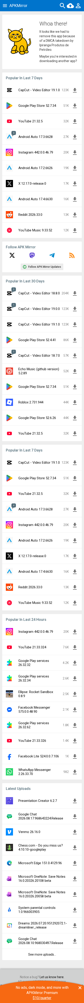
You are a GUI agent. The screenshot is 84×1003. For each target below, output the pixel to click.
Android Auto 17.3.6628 (35, 137)
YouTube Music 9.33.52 (35, 230)
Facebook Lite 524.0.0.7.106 (38, 756)
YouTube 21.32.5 (30, 121)
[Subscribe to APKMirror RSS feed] (72, 257)
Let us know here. (52, 977)
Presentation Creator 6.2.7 (37, 801)
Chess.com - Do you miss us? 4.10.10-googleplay (40, 847)
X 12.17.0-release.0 (32, 184)
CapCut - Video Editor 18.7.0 (39, 356)
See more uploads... (42, 954)
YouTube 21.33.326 (32, 741)
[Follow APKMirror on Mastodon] (32, 257)
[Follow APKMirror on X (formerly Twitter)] (12, 257)
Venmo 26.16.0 (29, 832)
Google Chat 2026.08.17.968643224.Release (40, 816)
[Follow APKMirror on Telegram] (52, 257)
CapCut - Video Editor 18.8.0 (39, 293)
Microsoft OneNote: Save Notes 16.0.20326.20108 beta (41, 879)
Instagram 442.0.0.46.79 (35, 152)
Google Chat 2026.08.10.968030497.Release (40, 941)
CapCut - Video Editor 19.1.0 (39, 90)
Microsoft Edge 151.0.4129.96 (40, 863)
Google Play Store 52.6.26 (37, 418)
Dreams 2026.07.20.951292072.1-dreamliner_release (42, 925)
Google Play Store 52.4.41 (37, 340)
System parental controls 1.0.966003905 (37, 910)
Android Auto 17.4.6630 (35, 199)
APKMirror (18, 5)
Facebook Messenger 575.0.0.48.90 (34, 709)
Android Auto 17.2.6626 (35, 168)
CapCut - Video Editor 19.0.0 (39, 309)
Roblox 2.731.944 (30, 402)
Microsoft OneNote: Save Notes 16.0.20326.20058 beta (41, 894)
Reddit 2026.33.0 (30, 215)
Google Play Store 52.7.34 (37, 106)
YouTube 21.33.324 (32, 647)
